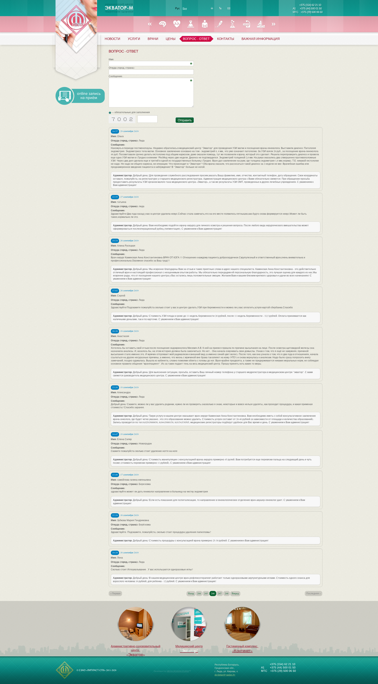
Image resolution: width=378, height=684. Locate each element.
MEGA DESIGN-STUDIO (178, 671)
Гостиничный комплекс (242, 648)
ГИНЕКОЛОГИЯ (190, 24)
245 (206, 593)
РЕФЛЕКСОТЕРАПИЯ (246, 24)
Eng (185, 8)
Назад (150, 24)
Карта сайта (220, 9)
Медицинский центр (189, 646)
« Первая (115, 593)
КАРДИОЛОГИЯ (176, 24)
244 (199, 593)
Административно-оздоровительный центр (135, 650)
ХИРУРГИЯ (218, 24)
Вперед (274, 24)
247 (219, 593)
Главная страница (211, 9)
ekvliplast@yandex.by (225, 674)
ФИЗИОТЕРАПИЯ (260, 24)
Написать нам (228, 9)
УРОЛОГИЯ (204, 24)
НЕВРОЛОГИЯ (162, 24)
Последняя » (313, 593)
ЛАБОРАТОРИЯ (232, 24)
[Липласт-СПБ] (65, 678)
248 (226, 593)
